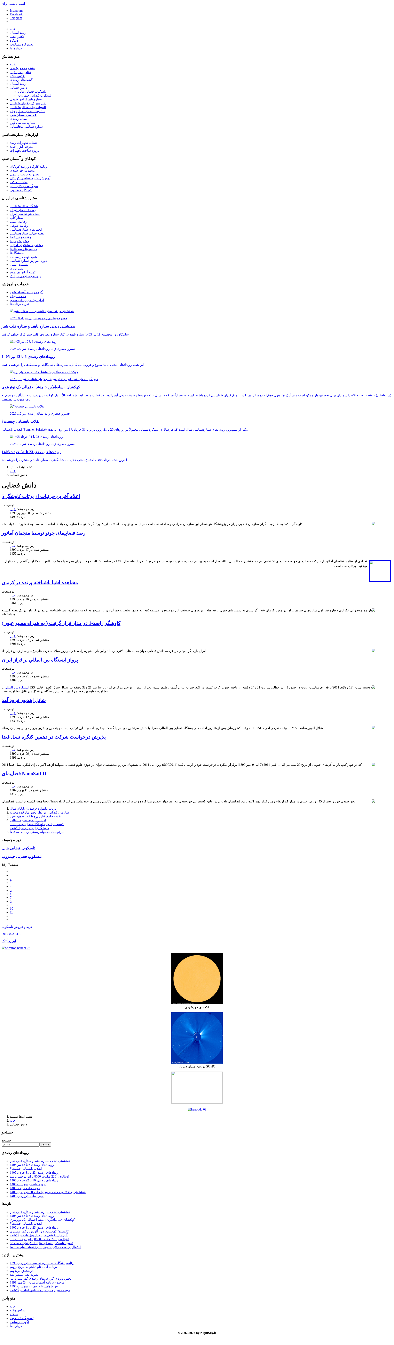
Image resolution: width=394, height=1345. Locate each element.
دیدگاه (14, 40)
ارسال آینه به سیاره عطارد (28, 820)
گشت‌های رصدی (21, 80)
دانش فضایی (18, 87)
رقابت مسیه (18, 221)
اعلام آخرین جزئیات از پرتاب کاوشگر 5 (41, 496)
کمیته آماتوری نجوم (23, 272)
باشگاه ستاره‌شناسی (24, 206)
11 (11, 912)
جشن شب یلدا (19, 241)
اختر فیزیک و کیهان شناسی (28, 103)
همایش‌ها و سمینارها (23, 249)
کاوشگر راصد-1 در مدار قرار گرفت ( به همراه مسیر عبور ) (61, 623)
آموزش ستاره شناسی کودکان (30, 178)
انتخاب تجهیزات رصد (24, 143)
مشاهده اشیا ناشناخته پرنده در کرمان (40, 582)
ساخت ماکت (18, 182)
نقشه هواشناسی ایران (25, 214)
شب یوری (16, 268)
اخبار (13, 509)
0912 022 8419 (11, 933)
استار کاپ (17, 218)
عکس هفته (17, 36)
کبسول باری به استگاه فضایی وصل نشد (37, 824)
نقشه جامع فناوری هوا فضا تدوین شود (35, 816)
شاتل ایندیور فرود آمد (24, 700)
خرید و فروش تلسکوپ (17, 927)
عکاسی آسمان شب (23, 115)
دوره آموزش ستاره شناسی (28, 260)
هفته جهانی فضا (20, 237)
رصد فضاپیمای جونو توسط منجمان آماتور (44, 533)
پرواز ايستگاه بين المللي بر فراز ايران (40, 659)
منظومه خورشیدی (22, 68)
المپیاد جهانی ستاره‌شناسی (28, 107)
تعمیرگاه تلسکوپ (21, 44)
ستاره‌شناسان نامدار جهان (27, 111)
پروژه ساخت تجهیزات (24, 150)
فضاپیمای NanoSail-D (24, 773)
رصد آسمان (18, 32)
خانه (13, 29)
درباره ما (16, 48)
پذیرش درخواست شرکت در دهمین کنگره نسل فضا (54, 737)
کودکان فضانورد (21, 190)
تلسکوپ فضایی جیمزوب (35, 95)
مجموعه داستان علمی (25, 174)
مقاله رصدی (18, 119)
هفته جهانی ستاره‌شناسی (27, 233)
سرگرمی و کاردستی (24, 186)
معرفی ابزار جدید (21, 146)
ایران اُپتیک (9, 941)
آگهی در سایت (19, 1322)
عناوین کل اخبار (20, 72)
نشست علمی (19, 264)
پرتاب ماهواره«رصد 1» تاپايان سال (33, 808)
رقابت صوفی (19, 225)
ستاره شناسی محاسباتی (26, 126)
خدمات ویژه (18, 296)
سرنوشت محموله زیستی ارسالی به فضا (37, 832)
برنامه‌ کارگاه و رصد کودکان (29, 166)
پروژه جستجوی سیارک (25, 276)
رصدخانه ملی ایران (23, 210)
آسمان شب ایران (13, 3)
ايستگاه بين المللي (17, 687)
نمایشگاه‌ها (17, 253)
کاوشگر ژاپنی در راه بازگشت (29, 828)
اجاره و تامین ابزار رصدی (27, 300)
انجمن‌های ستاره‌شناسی (26, 229)
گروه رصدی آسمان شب (26, 292)
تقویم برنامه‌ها (19, 304)
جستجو (6, 1140)
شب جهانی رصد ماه (23, 256)
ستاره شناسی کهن (22, 122)
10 (11, 908)
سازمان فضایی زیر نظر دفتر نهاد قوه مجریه (39, 812)
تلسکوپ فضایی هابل (32, 91)
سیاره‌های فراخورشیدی (26, 99)
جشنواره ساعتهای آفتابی (26, 245)
